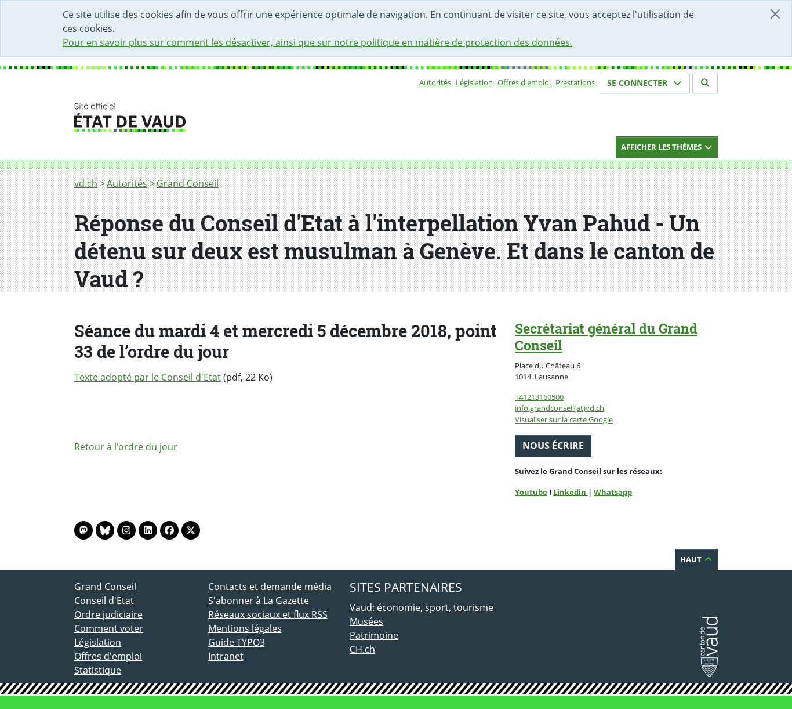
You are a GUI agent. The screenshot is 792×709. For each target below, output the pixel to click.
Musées (366, 621)
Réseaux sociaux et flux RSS (268, 614)
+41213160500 (539, 397)
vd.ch (85, 183)
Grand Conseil (188, 183)
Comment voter (108, 628)
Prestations (575, 82)
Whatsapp (613, 492)
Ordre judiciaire (108, 614)
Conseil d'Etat (104, 600)
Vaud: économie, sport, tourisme (421, 607)
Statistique (97, 670)
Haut (691, 559)
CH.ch (362, 649)
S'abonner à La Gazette (258, 600)
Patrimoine (374, 635)
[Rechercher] (705, 83)
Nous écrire (553, 445)
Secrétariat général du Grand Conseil (606, 337)
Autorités (435, 82)
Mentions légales (245, 628)
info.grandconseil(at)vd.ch (559, 408)
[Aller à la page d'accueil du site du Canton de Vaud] (203, 117)
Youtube (531, 492)
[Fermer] (775, 14)
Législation (474, 82)
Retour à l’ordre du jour (125, 446)
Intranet (226, 656)
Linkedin (570, 492)
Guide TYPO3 (236, 642)
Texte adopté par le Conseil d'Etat (147, 377)
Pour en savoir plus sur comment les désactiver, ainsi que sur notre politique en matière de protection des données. (317, 42)
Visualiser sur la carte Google (564, 419)
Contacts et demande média (270, 586)
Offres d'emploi (524, 82)
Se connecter (638, 82)
